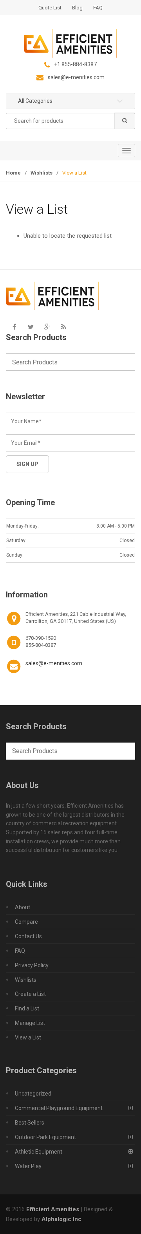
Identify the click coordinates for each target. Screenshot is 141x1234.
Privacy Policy (32, 965)
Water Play (28, 1166)
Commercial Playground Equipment (59, 1108)
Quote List (49, 8)
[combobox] (70, 121)
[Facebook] (14, 326)
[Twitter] (30, 326)
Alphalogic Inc (61, 1219)
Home (13, 173)
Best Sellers (29, 1122)
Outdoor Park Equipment (45, 1137)
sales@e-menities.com (53, 663)
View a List (28, 1037)
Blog (77, 8)
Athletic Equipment (38, 1151)
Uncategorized (33, 1093)
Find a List (27, 1008)
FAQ (98, 8)
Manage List (30, 1023)
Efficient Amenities (52, 1209)
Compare (26, 922)
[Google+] (47, 326)
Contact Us (28, 936)
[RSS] (63, 326)
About (22, 907)
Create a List (30, 994)
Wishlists (41, 173)
